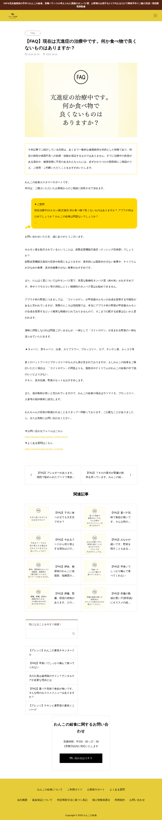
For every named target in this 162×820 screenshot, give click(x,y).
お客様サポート (96, 789)
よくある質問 (117, 789)
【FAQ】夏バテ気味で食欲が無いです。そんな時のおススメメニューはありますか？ (52, 692)
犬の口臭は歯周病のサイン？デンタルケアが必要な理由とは (52, 678)
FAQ (33, 33)
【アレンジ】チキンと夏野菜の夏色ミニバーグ (52, 707)
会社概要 (22, 800)
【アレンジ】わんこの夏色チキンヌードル (52, 652)
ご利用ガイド (74, 789)
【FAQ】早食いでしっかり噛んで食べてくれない (52, 665)
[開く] (155, 15)
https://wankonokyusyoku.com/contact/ (46, 437)
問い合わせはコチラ (81, 758)
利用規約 (120, 800)
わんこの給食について (49, 789)
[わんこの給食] (25, 15)
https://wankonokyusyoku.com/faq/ (44, 449)
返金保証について (42, 800)
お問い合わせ (137, 800)
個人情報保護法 (101, 800)
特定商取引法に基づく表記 (72, 800)
